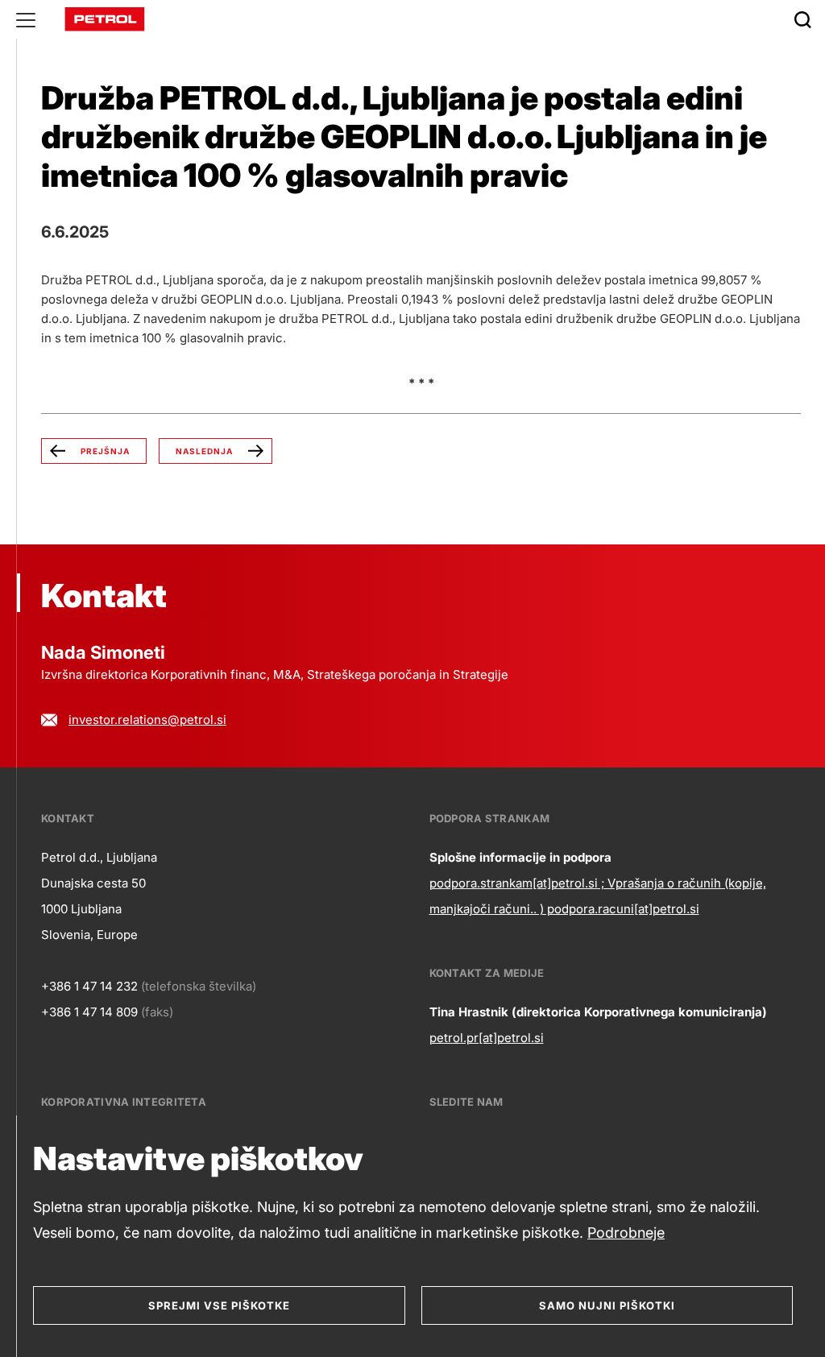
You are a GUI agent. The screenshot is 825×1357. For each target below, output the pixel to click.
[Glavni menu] (26, 19)
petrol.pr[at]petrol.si (486, 1037)
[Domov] (104, 18)
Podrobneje (626, 1232)
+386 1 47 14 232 (89, 986)
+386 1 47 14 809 (89, 1012)
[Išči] (802, 19)
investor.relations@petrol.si (147, 719)
